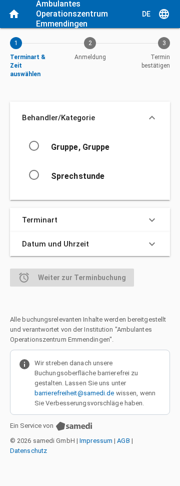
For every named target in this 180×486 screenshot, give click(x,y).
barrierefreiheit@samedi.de (74, 393)
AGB (123, 440)
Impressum (96, 440)
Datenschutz (28, 450)
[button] (90, 118)
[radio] (34, 146)
